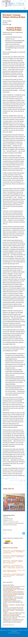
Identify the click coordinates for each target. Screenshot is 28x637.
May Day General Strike (8, 585)
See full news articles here (8, 624)
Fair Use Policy (17, 633)
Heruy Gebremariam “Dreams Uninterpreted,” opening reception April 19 (13, 595)
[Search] (23, 533)
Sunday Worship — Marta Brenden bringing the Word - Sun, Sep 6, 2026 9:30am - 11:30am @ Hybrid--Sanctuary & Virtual (13, 561)
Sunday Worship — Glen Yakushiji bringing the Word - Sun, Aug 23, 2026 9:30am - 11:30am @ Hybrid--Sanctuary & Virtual (14, 552)
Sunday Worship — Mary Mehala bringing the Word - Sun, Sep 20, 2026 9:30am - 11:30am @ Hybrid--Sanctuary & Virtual (14, 575)
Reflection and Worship (11, 547)
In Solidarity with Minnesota (9, 599)
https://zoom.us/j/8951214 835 (11, 521)
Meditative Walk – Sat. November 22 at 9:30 (13, 619)
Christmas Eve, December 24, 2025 (11, 615)
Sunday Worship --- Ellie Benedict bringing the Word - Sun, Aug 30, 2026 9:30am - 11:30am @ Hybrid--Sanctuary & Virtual (14, 557)
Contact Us (10, 633)
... (24, 593)
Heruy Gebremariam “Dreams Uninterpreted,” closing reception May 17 (13, 589)
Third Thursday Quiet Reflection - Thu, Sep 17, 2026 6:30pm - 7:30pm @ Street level (14, 571)
